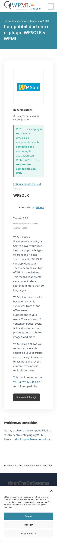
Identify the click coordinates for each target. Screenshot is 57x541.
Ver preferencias (29, 533)
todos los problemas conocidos (31, 439)
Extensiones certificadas (25, 20)
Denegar (28, 524)
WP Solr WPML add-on (26, 382)
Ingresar (36, 8)
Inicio (7, 20)
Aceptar (28, 516)
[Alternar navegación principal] (51, 6)
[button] (51, 490)
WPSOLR (40, 207)
